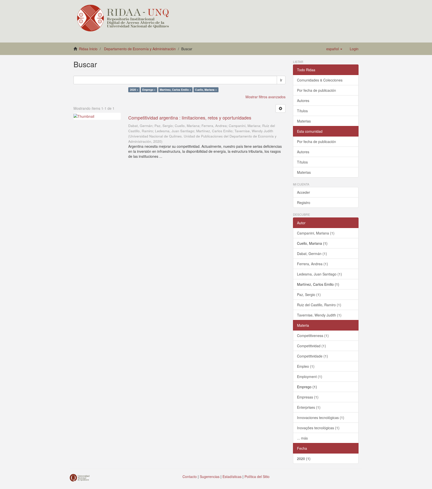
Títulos (302, 110)
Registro (303, 202)
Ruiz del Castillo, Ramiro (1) (319, 304)
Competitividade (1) (312, 356)
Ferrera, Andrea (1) (312, 263)
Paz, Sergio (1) (309, 294)
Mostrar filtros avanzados (266, 96)
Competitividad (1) (311, 345)
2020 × (134, 90)
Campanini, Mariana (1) (315, 233)
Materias (304, 121)
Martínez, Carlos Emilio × (175, 90)
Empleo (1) (305, 366)
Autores (303, 100)
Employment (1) (309, 376)
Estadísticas (232, 476)
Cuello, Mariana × (206, 90)
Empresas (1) (307, 397)
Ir (281, 80)
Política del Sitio (257, 476)
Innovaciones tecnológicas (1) (320, 417)
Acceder (303, 192)
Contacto (189, 476)
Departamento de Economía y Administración (140, 48)
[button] (334, 48)
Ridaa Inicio (88, 48)
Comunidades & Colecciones (319, 80)
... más (302, 438)
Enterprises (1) (308, 407)
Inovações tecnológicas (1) (318, 427)
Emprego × (149, 90)
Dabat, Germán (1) (312, 253)
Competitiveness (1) (313, 335)
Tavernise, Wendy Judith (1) (319, 315)
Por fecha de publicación (316, 90)
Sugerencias (210, 476)
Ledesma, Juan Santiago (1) (319, 274)
